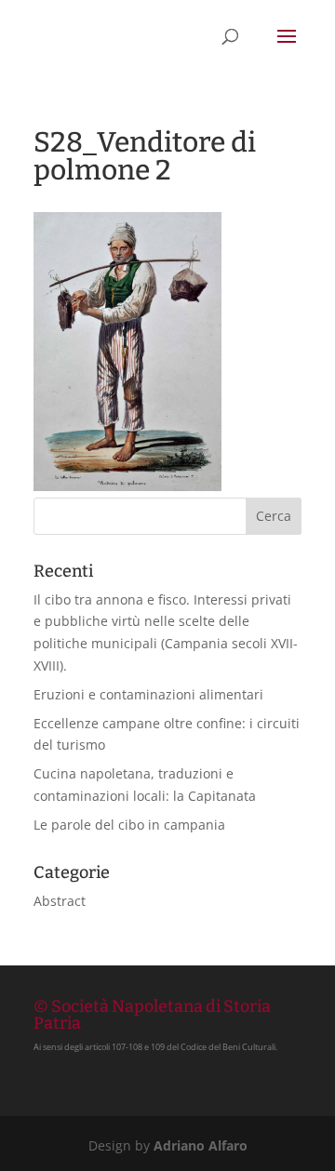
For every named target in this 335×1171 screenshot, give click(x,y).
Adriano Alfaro (201, 1145)
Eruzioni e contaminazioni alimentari (148, 694)
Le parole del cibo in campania (129, 824)
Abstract (60, 901)
